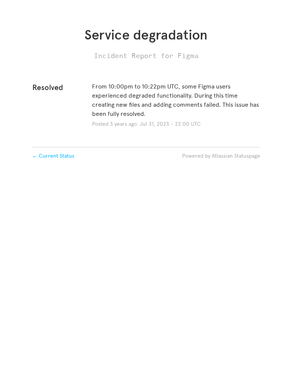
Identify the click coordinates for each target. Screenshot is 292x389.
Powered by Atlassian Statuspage (221, 156)
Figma (188, 55)
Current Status (53, 156)
